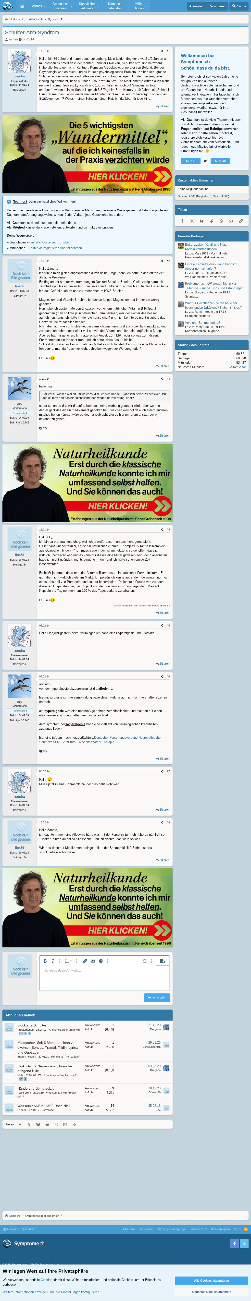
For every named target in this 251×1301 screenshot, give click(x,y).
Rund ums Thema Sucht (65, 1056)
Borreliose (48, 1109)
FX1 (158, 1109)
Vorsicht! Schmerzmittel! (202, 323)
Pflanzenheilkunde (197, 316)
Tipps (237, 1229)
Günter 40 (155, 1092)
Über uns (129, 1229)
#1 (168, 50)
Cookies (12, 1229)
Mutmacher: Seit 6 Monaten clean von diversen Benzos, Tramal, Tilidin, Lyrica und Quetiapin (47, 1047)
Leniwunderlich (152, 1046)
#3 (168, 378)
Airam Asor (238, 367)
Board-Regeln (220, 1229)
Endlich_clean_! (26, 1056)
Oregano (155, 1029)
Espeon (21, 1109)
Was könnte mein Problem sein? (57, 1075)
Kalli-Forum (24, 1092)
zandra (13, 39)
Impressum (146, 1229)
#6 (168, 676)
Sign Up (220, 161)
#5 (168, 625)
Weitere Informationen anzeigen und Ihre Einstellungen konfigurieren (51, 1292)
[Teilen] (162, 51)
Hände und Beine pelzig (35, 1088)
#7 (168, 771)
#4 (168, 529)
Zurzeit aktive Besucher (195, 180)
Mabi (20, 1075)
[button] (38, 6)
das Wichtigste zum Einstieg (49, 242)
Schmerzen (192, 296)
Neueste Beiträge (190, 236)
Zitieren (165, 106)
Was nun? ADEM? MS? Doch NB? (43, 1106)
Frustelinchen (25, 1029)
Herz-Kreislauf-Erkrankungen (204, 257)
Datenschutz (199, 1229)
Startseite (22, 6)
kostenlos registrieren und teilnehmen (55, 248)
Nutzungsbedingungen (172, 1229)
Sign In (190, 161)
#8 (168, 822)
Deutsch (30, 1229)
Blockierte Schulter (31, 1025)
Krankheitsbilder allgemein (64, 1029)
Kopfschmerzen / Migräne (202, 331)
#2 (168, 260)
